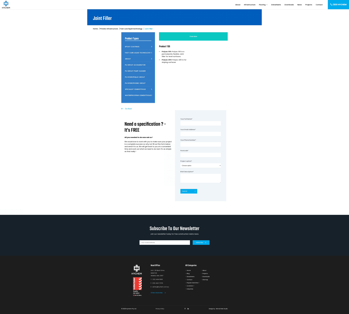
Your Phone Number (188, 140)
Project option (186, 161)
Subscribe (199, 242)
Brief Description (187, 172)
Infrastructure (249, 5)
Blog (188, 273)
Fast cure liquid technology (138, 53)
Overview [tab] (193, 36)
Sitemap (205, 280)
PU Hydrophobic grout (135, 83)
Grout (128, 59)
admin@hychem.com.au (160, 287)
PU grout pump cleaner (135, 71)
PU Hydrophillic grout (135, 77)
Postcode (184, 151)
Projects (308, 5)
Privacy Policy (160, 309)
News (299, 5)
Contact (319, 5)
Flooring (262, 5)
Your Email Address (188, 129)
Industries (190, 289)
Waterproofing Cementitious (138, 95)
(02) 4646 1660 (158, 279)
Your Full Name (186, 119)
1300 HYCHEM (340, 4)
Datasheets (276, 5)
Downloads (289, 5)
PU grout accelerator (135, 65)
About (237, 5)
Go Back (128, 109)
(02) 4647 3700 (157, 283)
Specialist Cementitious (135, 89)
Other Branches (157, 293)
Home (189, 270)
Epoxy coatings (132, 46)
